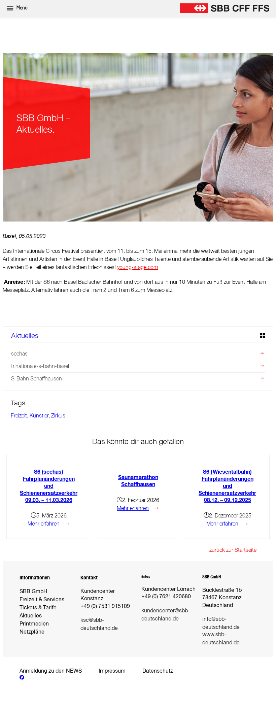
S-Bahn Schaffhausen (36, 378)
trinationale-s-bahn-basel (40, 366)
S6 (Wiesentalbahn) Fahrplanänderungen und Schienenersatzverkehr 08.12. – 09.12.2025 (227, 486)
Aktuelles (24, 335)
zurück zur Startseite (232, 550)
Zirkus (58, 415)
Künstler (39, 415)
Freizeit (19, 415)
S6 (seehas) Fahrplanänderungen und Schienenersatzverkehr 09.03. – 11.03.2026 (48, 486)
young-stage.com (137, 267)
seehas (19, 354)
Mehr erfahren (44, 524)
